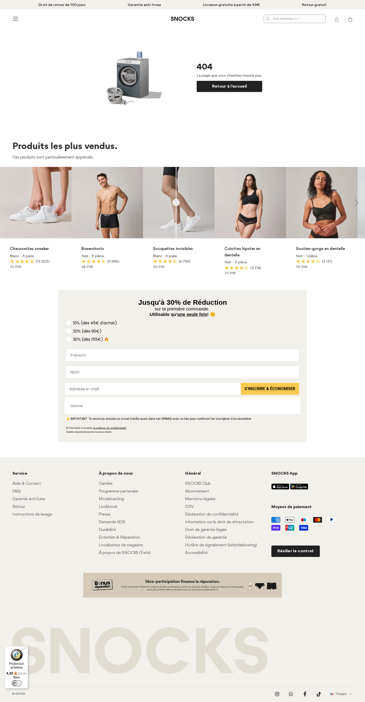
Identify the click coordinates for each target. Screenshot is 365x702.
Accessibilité (196, 553)
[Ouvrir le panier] (350, 19)
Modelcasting (111, 499)
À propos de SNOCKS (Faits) (124, 553)
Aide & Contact (26, 484)
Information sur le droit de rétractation (219, 522)
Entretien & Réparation (119, 537)
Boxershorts (92, 249)
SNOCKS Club (198, 484)
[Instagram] (277, 694)
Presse (104, 514)
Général (193, 473)
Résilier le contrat (295, 551)
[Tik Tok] (319, 694)
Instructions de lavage (32, 514)
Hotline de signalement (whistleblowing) (221, 545)
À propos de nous (116, 473)
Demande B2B (112, 522)
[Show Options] (294, 405)
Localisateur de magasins (121, 545)
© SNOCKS (18, 694)
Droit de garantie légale (206, 530)
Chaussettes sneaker (29, 249)
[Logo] (182, 19)
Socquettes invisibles (173, 249)
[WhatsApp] (291, 694)
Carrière (105, 484)
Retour (18, 507)
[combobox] (181, 405)
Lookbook (108, 507)
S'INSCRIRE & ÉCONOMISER (270, 388)
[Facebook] (305, 694)
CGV (189, 507)
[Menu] (25, 649)
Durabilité (107, 530)
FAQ (16, 491)
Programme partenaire (118, 491)
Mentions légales (200, 499)
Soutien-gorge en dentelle (320, 249)
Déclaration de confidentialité (211, 514)
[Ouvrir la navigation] (15, 19)
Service (19, 473)
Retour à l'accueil (229, 86)
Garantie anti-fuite (28, 499)
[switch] (17, 683)
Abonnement (197, 491)
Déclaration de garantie (206, 537)
